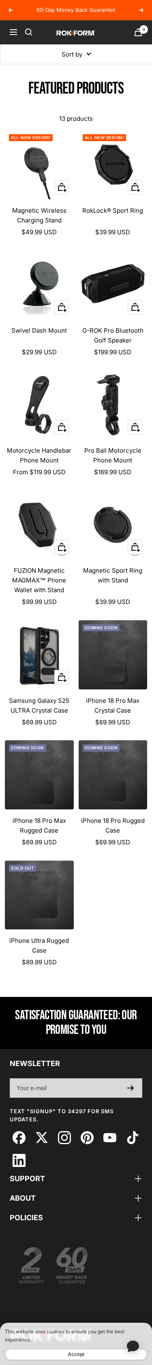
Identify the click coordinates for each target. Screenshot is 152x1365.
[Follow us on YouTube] (110, 1137)
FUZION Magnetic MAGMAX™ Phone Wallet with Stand (39, 580)
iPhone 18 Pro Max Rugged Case (39, 825)
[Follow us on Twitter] (41, 1137)
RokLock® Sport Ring (112, 210)
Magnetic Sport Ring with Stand (112, 575)
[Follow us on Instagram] (64, 1137)
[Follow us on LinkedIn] (19, 1160)
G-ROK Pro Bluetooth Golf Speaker (112, 335)
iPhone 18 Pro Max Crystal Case (112, 705)
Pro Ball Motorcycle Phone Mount (112, 455)
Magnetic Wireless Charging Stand (39, 215)
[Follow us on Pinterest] (87, 1137)
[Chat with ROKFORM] (133, 1345)
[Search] (28, 32)
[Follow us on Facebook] (19, 1137)
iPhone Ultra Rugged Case (39, 945)
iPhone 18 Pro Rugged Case (113, 825)
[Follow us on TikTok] (132, 1137)
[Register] (130, 1088)
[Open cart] (138, 32)
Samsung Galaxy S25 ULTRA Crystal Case (39, 705)
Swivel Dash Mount (39, 330)
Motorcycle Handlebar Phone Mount (39, 455)
